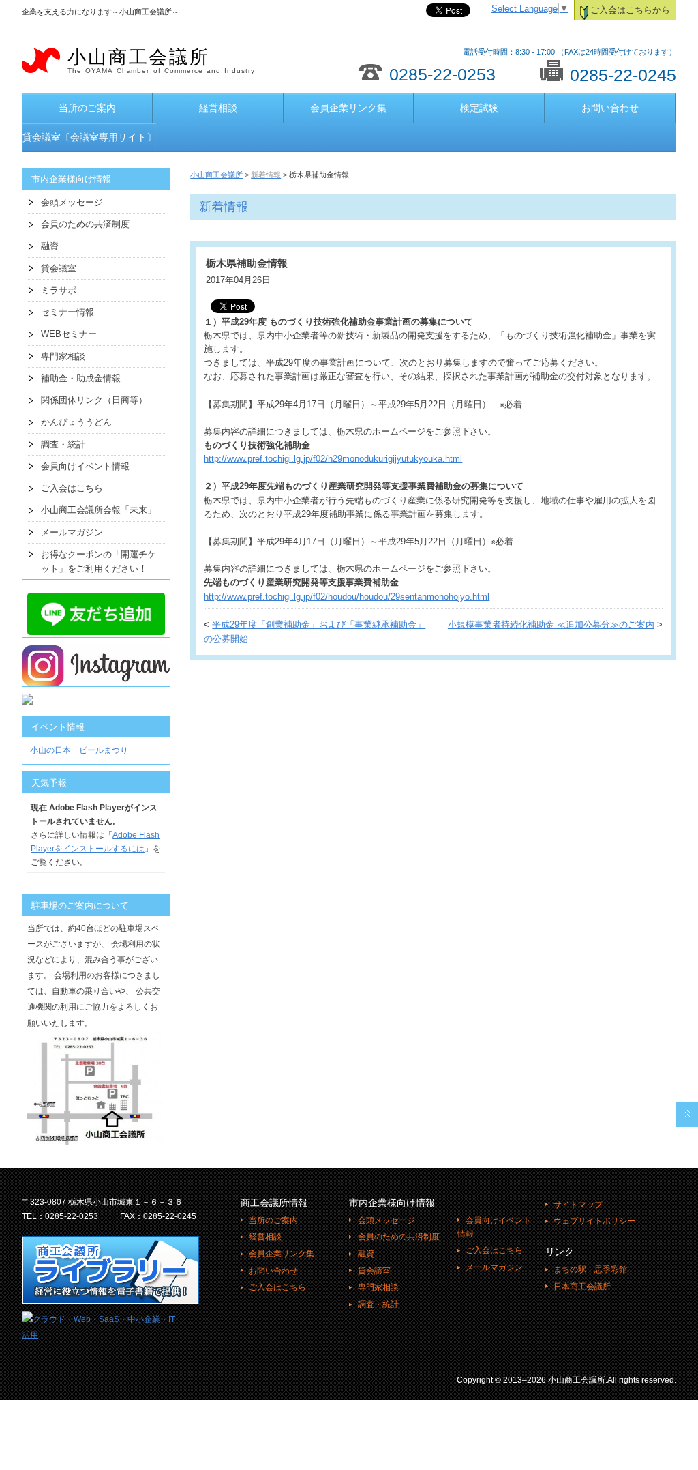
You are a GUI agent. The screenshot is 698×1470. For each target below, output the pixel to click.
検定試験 (479, 107)
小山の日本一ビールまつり (79, 750)
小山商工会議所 (161, 60)
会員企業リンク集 (348, 107)
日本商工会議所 (582, 1286)
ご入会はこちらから (630, 10)
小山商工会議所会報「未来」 (98, 510)
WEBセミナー (69, 334)
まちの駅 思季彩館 (590, 1269)
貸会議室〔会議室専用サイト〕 (89, 137)
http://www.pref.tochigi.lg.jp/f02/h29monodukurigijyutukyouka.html (333, 459)
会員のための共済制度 (85, 224)
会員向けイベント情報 (85, 466)
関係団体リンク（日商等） (94, 400)
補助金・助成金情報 (81, 378)
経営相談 (218, 107)
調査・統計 (63, 444)
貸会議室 (58, 268)
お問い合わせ (610, 107)
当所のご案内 (87, 107)
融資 (50, 246)
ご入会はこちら (72, 488)
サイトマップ (578, 1204)
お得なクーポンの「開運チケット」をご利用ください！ (98, 561)
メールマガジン (72, 532)
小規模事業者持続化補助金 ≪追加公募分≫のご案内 (551, 625)
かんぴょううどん (76, 422)
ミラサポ (58, 290)
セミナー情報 (67, 312)
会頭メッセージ (72, 202)
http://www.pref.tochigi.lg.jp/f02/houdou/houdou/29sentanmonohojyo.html (346, 597)
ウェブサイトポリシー (594, 1221)
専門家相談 (63, 356)
